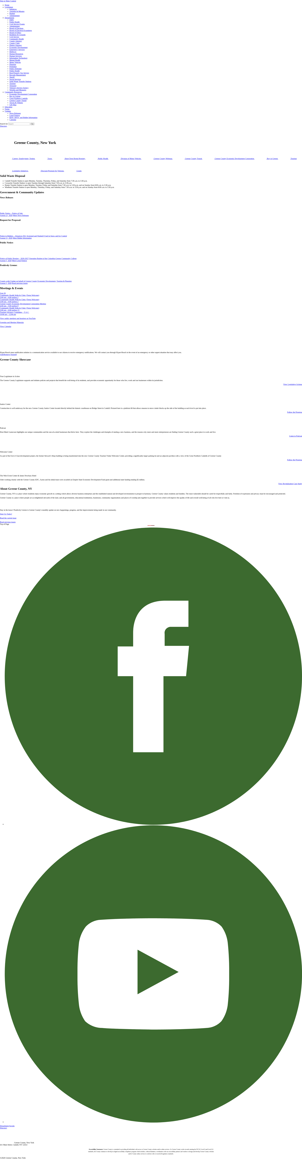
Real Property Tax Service (19, 73)
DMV (11, 20)
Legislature (9, 7)
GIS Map (12, 105)
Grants (79, 171)
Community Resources (13, 92)
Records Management (17, 75)
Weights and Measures (17, 90)
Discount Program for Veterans (52, 171)
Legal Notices (14, 115)
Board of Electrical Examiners (20, 30)
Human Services (15, 56)
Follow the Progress (294, 412)
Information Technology (18, 58)
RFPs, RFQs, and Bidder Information (23, 118)
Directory (3, 126)
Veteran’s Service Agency (19, 88)
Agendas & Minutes (16, 11)
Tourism (12, 84)
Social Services (15, 79)
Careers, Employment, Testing (23, 159)
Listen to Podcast (295, 436)
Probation (13, 67)
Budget (12, 14)
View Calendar (5, 326)
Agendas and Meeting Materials (12, 322)
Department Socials (7, 1126)
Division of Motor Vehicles (130, 159)
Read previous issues (20, 283)
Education (8, 107)
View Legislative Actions (292, 384)
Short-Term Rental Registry (75, 159)
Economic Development (18, 47)
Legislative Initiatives (20, 171)
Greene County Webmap (163, 159)
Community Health (16, 39)
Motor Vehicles (15, 62)
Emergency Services (17, 50)
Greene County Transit (17, 101)
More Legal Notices (19, 261)
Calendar (12, 120)
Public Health (14, 22)
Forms (7, 109)
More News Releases (21, 215)
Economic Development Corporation (23, 94)
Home (7, 5)
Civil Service (14, 37)
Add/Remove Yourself (8, 355)
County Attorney (15, 41)
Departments (9, 18)
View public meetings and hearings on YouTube (18, 318)
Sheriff (12, 77)
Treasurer (12, 86)
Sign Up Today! (6, 514)
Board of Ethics (15, 33)
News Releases (15, 113)
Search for (4, 124)
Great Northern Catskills (18, 98)
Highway (12, 52)
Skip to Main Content (8, 1)
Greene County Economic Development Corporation (234, 159)
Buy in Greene (14, 96)
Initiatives (13, 9)
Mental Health (14, 60)
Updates (8, 111)
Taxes (49, 159)
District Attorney (15, 45)
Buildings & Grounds (17, 35)
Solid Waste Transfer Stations (20, 81)
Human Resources (16, 54)
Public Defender (15, 69)
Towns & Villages (16, 103)
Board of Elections (16, 28)
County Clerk (14, 43)
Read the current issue (8, 518)
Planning (12, 64)
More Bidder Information (22, 238)
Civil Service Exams (17, 24)
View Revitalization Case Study (290, 484)
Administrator (14, 16)
